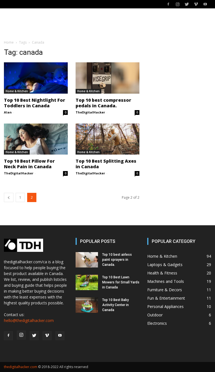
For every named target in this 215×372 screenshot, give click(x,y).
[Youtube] (205, 4)
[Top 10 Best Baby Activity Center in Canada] (87, 305)
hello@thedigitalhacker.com (29, 320)
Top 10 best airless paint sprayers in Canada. (117, 260)
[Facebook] (168, 4)
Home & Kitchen (17, 91)
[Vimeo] (196, 4)
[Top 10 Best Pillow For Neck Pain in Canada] (36, 139)
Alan (8, 112)
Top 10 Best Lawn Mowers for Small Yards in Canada (120, 282)
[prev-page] (8, 197)
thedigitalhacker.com (20, 366)
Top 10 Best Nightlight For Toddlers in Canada (34, 103)
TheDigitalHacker (90, 112)
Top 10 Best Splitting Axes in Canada (106, 164)
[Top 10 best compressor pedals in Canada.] (107, 78)
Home (9, 42)
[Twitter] (187, 4)
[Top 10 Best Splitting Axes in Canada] (107, 139)
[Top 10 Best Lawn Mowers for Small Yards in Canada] (87, 282)
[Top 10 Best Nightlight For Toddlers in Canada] (36, 78)
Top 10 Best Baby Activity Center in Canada (115, 305)
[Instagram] (177, 4)
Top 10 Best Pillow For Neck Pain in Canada (29, 164)
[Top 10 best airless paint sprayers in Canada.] (87, 259)
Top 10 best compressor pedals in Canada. (103, 103)
